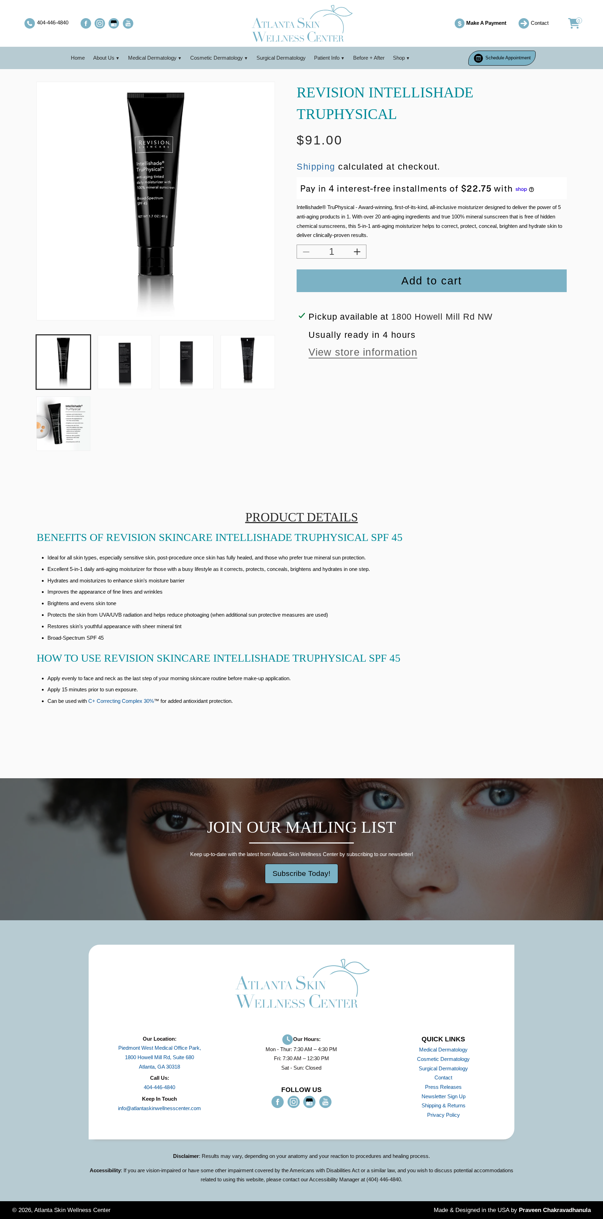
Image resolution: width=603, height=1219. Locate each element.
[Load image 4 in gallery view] (248, 362)
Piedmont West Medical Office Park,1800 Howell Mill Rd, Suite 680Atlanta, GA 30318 (159, 1057)
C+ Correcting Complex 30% (121, 701)
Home (78, 58)
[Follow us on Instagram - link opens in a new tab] (100, 23)
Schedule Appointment (507, 57)
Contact (443, 1077)
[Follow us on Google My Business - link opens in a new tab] (114, 23)
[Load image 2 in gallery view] (125, 362)
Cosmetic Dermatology (216, 58)
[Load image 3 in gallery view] (186, 362)
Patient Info (327, 58)
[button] (570, 23)
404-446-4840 (159, 1087)
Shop (399, 58)
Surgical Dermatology (281, 58)
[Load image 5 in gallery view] (63, 423)
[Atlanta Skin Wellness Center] (301, 23)
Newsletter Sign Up (444, 1096)
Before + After (369, 58)
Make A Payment (481, 23)
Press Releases (443, 1087)
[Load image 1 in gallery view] (63, 362)
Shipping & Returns (444, 1105)
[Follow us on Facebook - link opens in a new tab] (86, 23)
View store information (362, 352)
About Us (103, 58)
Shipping (316, 166)
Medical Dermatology (152, 58)
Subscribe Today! (301, 873)
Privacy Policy (443, 1115)
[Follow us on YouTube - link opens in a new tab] (128, 23)
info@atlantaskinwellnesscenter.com (159, 1108)
